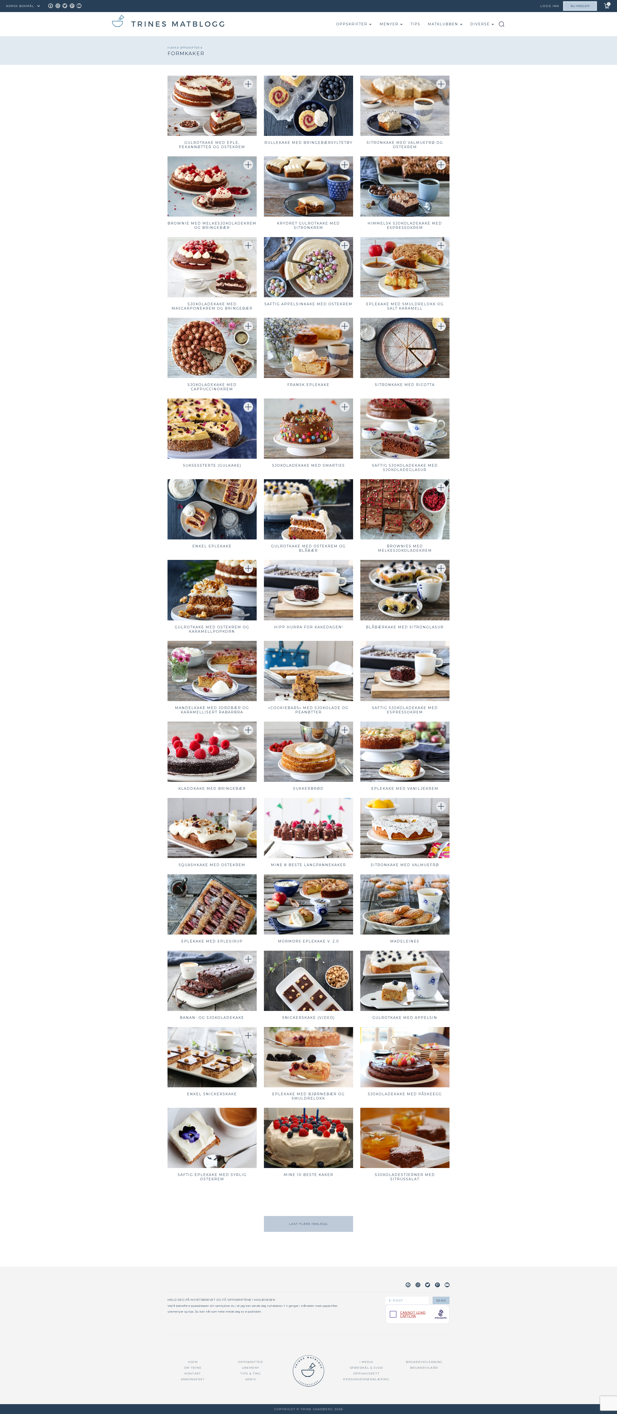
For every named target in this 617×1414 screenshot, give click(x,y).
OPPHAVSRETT (366, 1373)
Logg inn (549, 6)
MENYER (389, 24)
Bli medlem (580, 6)
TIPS (415, 24)
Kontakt (193, 1373)
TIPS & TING (250, 1373)
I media (366, 1362)
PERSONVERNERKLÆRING (366, 1379)
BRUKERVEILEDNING (424, 1362)
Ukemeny (250, 1367)
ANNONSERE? (193, 1379)
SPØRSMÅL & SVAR (366, 1367)
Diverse (480, 24)
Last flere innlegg (308, 1224)
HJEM (193, 1362)
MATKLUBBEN (443, 24)
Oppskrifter (351, 24)
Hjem (172, 47)
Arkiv (250, 1379)
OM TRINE (193, 1367)
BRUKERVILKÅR (424, 1367)
